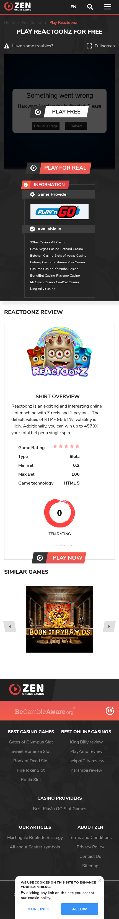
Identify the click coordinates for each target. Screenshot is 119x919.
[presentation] (9, 626)
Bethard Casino (71, 249)
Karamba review (86, 770)
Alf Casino (58, 242)
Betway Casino (41, 262)
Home (9, 22)
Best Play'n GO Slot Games (59, 809)
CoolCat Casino (67, 282)
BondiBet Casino (42, 275)
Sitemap (90, 866)
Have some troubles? (32, 46)
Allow (79, 909)
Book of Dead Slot (31, 761)
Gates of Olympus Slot (31, 742)
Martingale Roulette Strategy (35, 838)
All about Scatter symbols (35, 847)
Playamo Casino (68, 275)
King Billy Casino (42, 288)
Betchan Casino (41, 255)
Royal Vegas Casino (44, 249)
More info (38, 909)
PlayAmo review (86, 751)
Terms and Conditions (90, 838)
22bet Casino (40, 242)
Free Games (32, 22)
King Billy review (86, 742)
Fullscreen (105, 46)
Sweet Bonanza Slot (31, 751)
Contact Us (90, 856)
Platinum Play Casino (69, 262)
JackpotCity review (86, 761)
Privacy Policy (90, 847)
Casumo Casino (41, 269)
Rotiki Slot (31, 780)
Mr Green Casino (42, 282)
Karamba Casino (67, 269)
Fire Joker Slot (31, 770)
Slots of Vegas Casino (71, 255)
